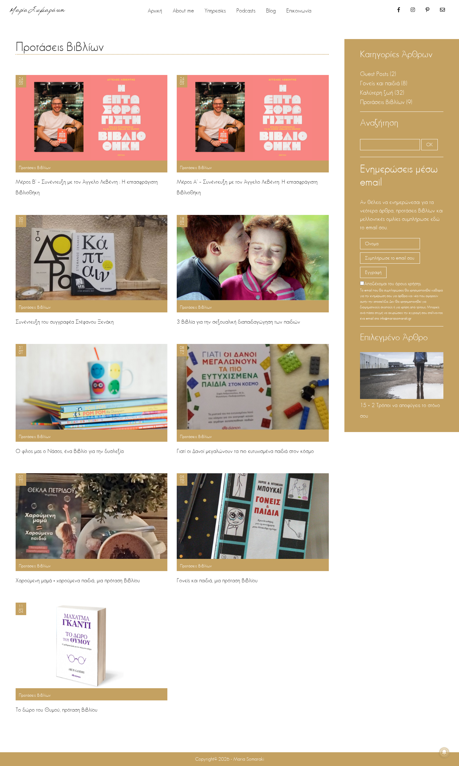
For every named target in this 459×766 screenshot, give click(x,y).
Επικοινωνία (298, 10)
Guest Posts (374, 73)
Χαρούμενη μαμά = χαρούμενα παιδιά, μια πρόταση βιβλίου (78, 580)
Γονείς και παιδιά (380, 83)
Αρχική (155, 10)
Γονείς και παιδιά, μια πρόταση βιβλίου (217, 580)
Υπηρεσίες (215, 10)
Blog (271, 10)
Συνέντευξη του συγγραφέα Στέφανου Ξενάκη (65, 321)
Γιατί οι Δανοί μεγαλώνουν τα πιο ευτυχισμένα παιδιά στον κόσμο (245, 451)
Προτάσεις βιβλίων (60, 46)
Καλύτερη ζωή (376, 92)
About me (183, 10)
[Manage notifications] (444, 752)
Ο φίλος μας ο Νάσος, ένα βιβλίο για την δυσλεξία (70, 451)
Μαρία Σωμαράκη (37, 11)
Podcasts (245, 10)
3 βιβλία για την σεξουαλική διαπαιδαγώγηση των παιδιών (238, 321)
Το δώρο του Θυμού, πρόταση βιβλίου (56, 709)
